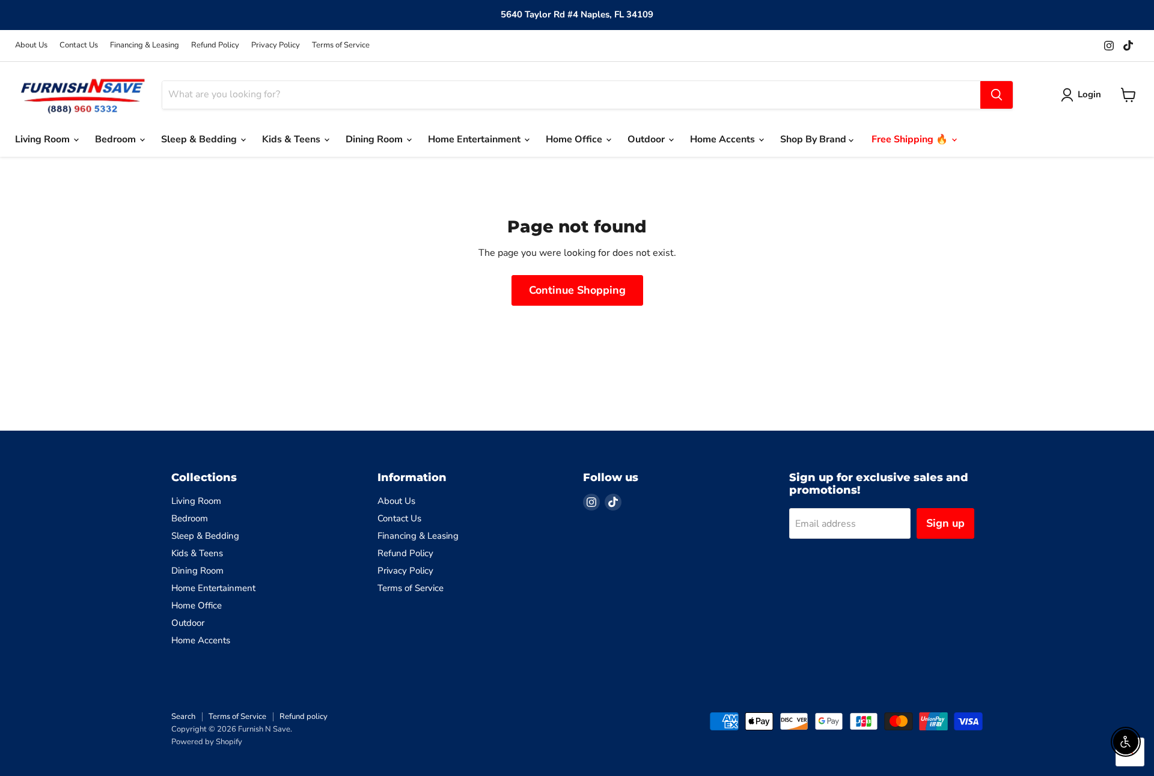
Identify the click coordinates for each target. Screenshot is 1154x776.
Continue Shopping (577, 290)
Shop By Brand (814, 139)
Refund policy (303, 716)
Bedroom (116, 139)
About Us (31, 45)
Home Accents (723, 139)
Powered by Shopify (206, 741)
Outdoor (647, 139)
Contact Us (79, 45)
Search (183, 716)
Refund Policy (215, 45)
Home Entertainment (475, 139)
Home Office (575, 139)
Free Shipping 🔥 (911, 139)
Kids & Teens (292, 139)
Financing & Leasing (144, 45)
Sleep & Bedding (200, 139)
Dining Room (375, 139)
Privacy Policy (275, 45)
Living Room (43, 139)
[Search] (996, 95)
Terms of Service (341, 45)
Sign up (945, 523)
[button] (1083, 95)
